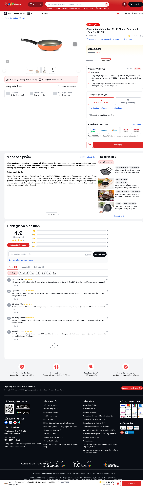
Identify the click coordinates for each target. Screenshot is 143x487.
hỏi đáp (118, 203)
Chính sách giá (88, 441)
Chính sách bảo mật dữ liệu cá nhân (96, 427)
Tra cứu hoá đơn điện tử (52, 430)
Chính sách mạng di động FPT (94, 423)
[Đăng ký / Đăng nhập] (124, 4)
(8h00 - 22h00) (14, 446)
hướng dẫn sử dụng (122, 191)
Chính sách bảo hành (90, 405)
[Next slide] (50, 13)
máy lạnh (89, 8)
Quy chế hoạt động (50, 409)
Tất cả (12, 273)
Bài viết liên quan (106, 162)
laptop (58, 8)
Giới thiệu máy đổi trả (51, 419)
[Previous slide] (4, 70)
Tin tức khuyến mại (50, 416)
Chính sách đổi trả (89, 409)
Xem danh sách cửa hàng (132, 388)
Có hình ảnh (24, 273)
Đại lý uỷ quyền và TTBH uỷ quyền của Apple (60, 427)
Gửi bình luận (99, 254)
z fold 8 (106, 8)
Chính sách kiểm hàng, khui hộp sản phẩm (98, 416)
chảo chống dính (121, 182)
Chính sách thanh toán (91, 437)
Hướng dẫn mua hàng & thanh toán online (58, 423)
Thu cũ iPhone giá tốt (16, 13)
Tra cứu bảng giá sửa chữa (53, 437)
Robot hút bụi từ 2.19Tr (39, 13)
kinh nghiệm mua (121, 179)
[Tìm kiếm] (106, 4)
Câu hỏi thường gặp (50, 441)
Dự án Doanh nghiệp (51, 412)
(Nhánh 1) (12, 434)
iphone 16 (73, 8)
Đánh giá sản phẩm (18, 245)
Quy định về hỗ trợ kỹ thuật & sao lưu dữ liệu (99, 430)
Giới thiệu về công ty (50, 405)
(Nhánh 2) (12, 440)
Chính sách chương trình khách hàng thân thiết (99, 434)
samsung (65, 8)
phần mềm (98, 8)
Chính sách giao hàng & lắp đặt (94, 419)
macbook (81, 8)
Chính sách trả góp (89, 412)
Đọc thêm (51, 214)
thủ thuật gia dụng (122, 167)
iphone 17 (50, 8)
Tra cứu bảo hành (50, 434)
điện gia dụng (134, 167)
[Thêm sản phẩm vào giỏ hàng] (118, 483)
